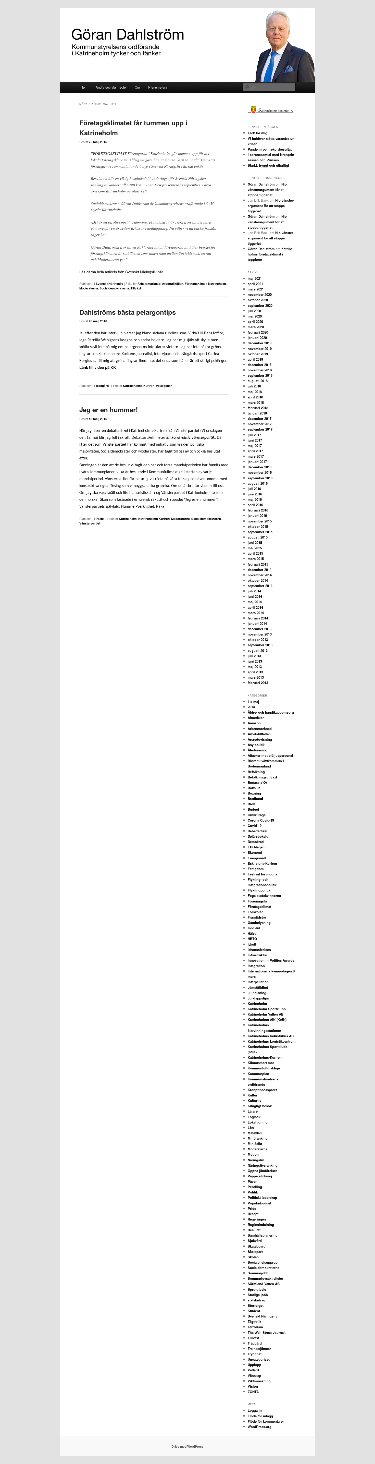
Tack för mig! (258, 132)
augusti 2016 (258, 483)
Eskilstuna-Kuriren (262, 863)
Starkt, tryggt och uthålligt (268, 165)
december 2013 (259, 628)
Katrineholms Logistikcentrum (272, 1041)
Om (137, 87)
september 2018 (260, 375)
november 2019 (260, 348)
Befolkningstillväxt (262, 777)
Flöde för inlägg (260, 1415)
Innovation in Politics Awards (271, 960)
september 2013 (260, 644)
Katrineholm (217, 283)
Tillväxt (136, 288)
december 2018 (259, 364)
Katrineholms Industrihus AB (271, 1035)
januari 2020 (257, 337)
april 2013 (255, 671)
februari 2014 (258, 618)
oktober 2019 (258, 353)
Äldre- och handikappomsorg (271, 712)
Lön (251, 1127)
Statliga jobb (258, 1294)
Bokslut (254, 787)
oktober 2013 (258, 639)
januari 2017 (257, 461)
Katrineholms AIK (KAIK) (267, 1019)
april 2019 (255, 359)
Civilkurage (257, 814)
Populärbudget (259, 1203)
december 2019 (259, 342)
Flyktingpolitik (259, 890)
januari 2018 (257, 413)
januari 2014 (257, 623)
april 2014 (255, 607)
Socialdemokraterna (114, 288)
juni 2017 (255, 440)
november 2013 (260, 634)
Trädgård (102, 385)
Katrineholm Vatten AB (265, 1014)
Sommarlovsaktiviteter (265, 1278)
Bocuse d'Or (257, 782)
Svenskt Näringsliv (109, 283)
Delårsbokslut (258, 836)
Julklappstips (258, 998)
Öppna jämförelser (262, 1170)
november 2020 (260, 294)
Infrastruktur (257, 955)
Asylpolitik (256, 744)
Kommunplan (258, 1073)
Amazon (254, 723)
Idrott (252, 944)
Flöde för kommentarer (266, 1421)
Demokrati (256, 841)
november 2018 (260, 370)
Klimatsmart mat (261, 1062)
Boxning (254, 793)
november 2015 (260, 521)
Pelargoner (164, 385)
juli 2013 (254, 655)
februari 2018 (258, 407)
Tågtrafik (254, 1321)
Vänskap (254, 1375)
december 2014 (259, 569)
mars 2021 (256, 289)
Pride (252, 1208)
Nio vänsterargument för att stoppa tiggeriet (267, 189)
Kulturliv (254, 1100)
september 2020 (260, 305)
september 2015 (260, 531)
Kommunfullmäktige (264, 1068)
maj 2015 (255, 547)
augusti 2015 (258, 537)
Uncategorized (259, 1359)
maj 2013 (255, 666)
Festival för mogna (262, 874)
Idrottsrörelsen (259, 949)
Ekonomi (255, 852)
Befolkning (256, 771)
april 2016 (255, 504)
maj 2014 (255, 601)
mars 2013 (256, 677)
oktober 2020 (258, 299)
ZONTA (253, 1391)
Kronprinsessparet (262, 1089)
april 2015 (255, 553)
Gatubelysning (259, 922)
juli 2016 (254, 488)
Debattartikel (257, 830)
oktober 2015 (258, 526)
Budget (253, 809)
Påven (252, 1181)
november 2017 (260, 423)
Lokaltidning (258, 1122)
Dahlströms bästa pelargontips (127, 312)
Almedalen (256, 717)
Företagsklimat (196, 283)
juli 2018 (254, 386)
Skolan (253, 1256)
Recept (253, 1213)
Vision (253, 1386)
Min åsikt (255, 1143)
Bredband (255, 798)
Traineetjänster (259, 1348)
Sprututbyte (257, 1289)
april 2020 (255, 321)
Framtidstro (257, 917)
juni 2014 (255, 596)
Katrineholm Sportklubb (267, 1008)
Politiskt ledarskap (262, 1197)
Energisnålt (257, 858)
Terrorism (255, 1326)
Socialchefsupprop (263, 1262)
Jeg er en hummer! (108, 409)
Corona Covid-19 (261, 820)
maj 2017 (255, 445)
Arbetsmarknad (149, 283)
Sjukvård (255, 1240)
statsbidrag (256, 1300)
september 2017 (260, 429)
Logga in (255, 1410)
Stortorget (256, 1305)
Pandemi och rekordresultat (270, 149)
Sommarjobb (258, 1273)
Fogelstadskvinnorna (264, 895)
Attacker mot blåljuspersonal (270, 755)
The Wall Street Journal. (267, 1332)
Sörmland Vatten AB (264, 1283)
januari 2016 (257, 515)
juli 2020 (254, 310)
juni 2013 (255, 661)
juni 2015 (255, 542)
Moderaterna (88, 288)
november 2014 (260, 574)
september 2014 (260, 585)
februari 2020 (258, 332)
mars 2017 (256, 456)
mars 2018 (256, 402)
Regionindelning (261, 1224)
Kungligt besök (260, 1105)
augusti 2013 (258, 650)
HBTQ (252, 938)
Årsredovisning (260, 739)
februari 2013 (258, 682)
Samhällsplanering (263, 1235)
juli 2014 (254, 591)
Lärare (253, 1111)
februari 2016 (258, 510)
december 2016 (259, 467)
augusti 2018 (258, 380)
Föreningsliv (258, 901)
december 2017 (259, 418)
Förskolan (256, 911)
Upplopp (254, 1364)
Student (254, 1310)
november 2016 (260, 472)
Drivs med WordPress (187, 1446)
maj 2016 (255, 499)
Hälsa (252, 933)
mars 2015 (256, 558)
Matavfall (255, 1132)
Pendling (255, 1186)
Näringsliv (256, 1159)
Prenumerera (157, 87)
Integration (256, 965)
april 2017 (255, 450)
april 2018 (255, 397)
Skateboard (257, 1246)
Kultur (252, 1095)
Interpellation (258, 981)
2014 (251, 706)
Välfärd (253, 1370)
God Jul (254, 927)
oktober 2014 (258, 580)
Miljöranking (258, 1138)
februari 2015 (258, 564)
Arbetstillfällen (172, 283)
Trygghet (254, 1353)
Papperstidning (260, 1176)
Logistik (254, 1116)
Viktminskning (259, 1380)
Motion (253, 1154)
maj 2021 (255, 278)
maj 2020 (255, 316)
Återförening (257, 750)
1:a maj (253, 701)
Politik (100, 518)
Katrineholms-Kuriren (265, 1057)
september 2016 (260, 477)
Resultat (254, 1229)
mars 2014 (256, 612)
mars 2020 (256, 326)
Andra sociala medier (111, 87)
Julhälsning (257, 992)
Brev (251, 803)
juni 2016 (255, 494)
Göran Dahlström (261, 184)
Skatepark (255, 1251)
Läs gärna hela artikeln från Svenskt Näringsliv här (121, 271)
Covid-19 (254, 825)
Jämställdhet (258, 987)
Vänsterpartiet (89, 523)
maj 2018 (255, 391)
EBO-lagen (256, 847)
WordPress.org (259, 1426)
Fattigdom (256, 868)
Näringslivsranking (263, 1165)
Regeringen (257, 1219)
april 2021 (255, 283)
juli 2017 (254, 434)
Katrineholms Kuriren (138, 385)
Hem (84, 87)
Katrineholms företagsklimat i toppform (271, 254)
